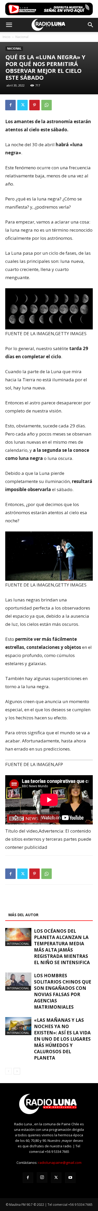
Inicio (6, 37)
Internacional (18, 944)
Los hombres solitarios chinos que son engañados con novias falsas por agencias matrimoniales (62, 991)
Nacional (21, 37)
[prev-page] (8, 1071)
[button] (9, 25)
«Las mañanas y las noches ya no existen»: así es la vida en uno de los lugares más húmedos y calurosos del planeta (62, 1039)
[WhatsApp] (46, 105)
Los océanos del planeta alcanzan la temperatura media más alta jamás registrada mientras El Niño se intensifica (62, 946)
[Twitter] (22, 105)
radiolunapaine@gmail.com (60, 1162)
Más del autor (23, 914)
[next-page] (17, 1071)
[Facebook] (10, 105)
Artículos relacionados (33, 902)
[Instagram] (42, 1177)
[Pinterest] (34, 105)
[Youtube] (70, 1177)
